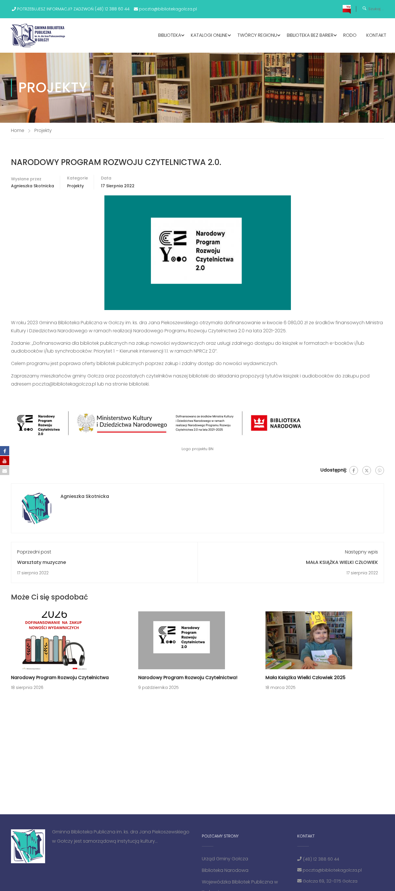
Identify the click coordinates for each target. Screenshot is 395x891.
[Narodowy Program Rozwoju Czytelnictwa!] (181, 640)
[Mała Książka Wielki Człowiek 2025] (308, 640)
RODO (350, 35)
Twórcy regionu (257, 35)
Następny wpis (361, 552)
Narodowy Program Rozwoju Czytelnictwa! (187, 677)
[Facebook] (353, 470)
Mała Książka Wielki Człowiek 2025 (305, 677)
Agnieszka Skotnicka (32, 186)
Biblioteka (169, 35)
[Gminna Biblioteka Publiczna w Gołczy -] (39, 35)
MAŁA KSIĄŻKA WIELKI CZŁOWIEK (342, 562)
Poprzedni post (34, 552)
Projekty (43, 130)
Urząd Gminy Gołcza (225, 858)
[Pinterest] (379, 470)
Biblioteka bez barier (310, 35)
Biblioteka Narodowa (225, 870)
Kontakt (376, 35)
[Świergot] (366, 470)
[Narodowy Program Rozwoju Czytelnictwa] (54, 640)
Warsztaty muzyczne (41, 562)
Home (17, 130)
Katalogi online (209, 35)
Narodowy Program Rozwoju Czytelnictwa (60, 677)
